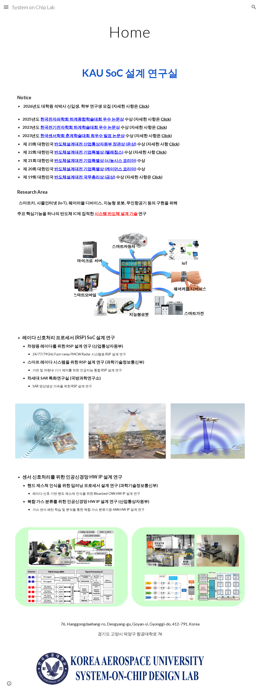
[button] (6, 7)
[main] (129, 31)
